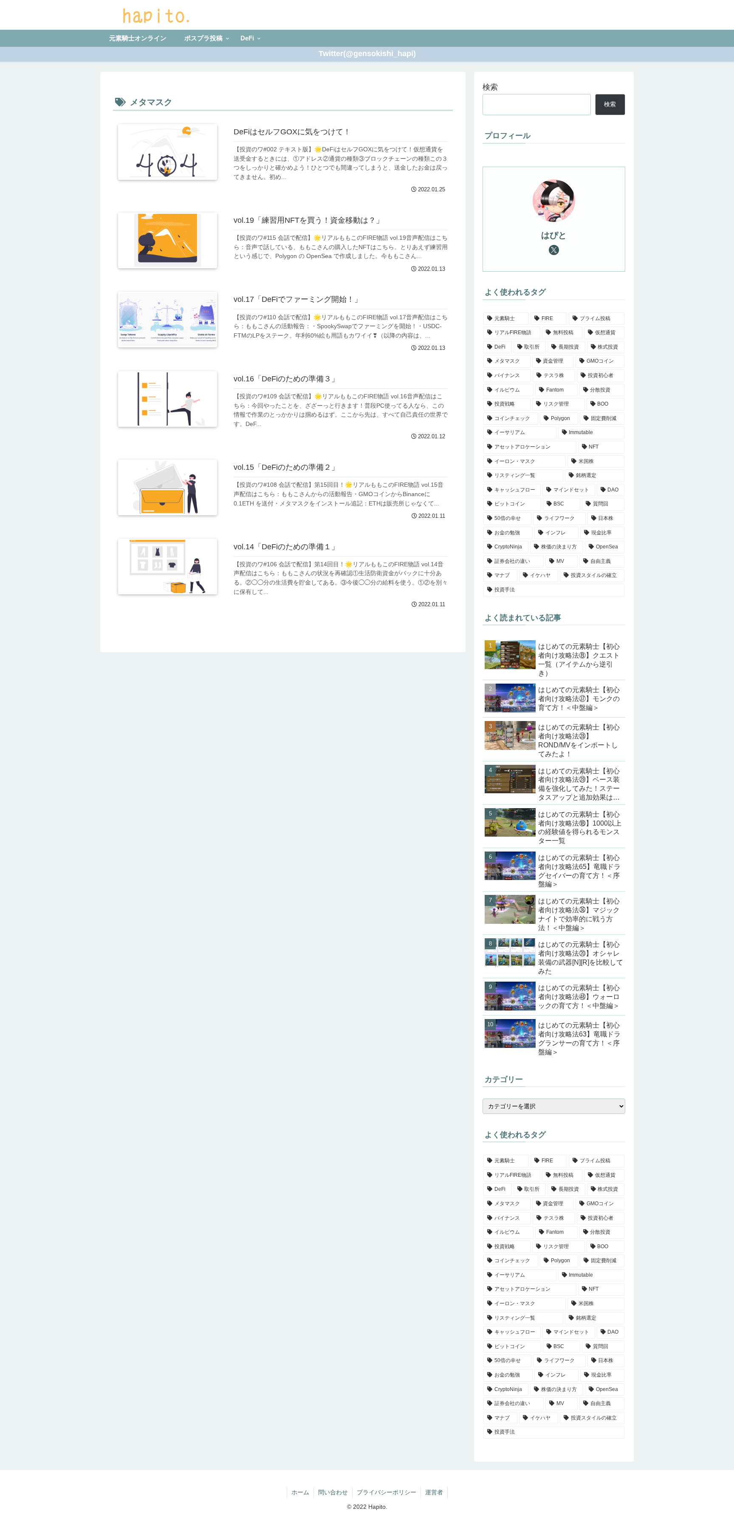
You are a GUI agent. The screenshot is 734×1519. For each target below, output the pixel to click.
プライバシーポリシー (386, 1492)
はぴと (554, 235)
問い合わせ (333, 1492)
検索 (490, 87)
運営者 (434, 1492)
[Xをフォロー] (554, 250)
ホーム (300, 1492)
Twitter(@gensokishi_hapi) (367, 53)
